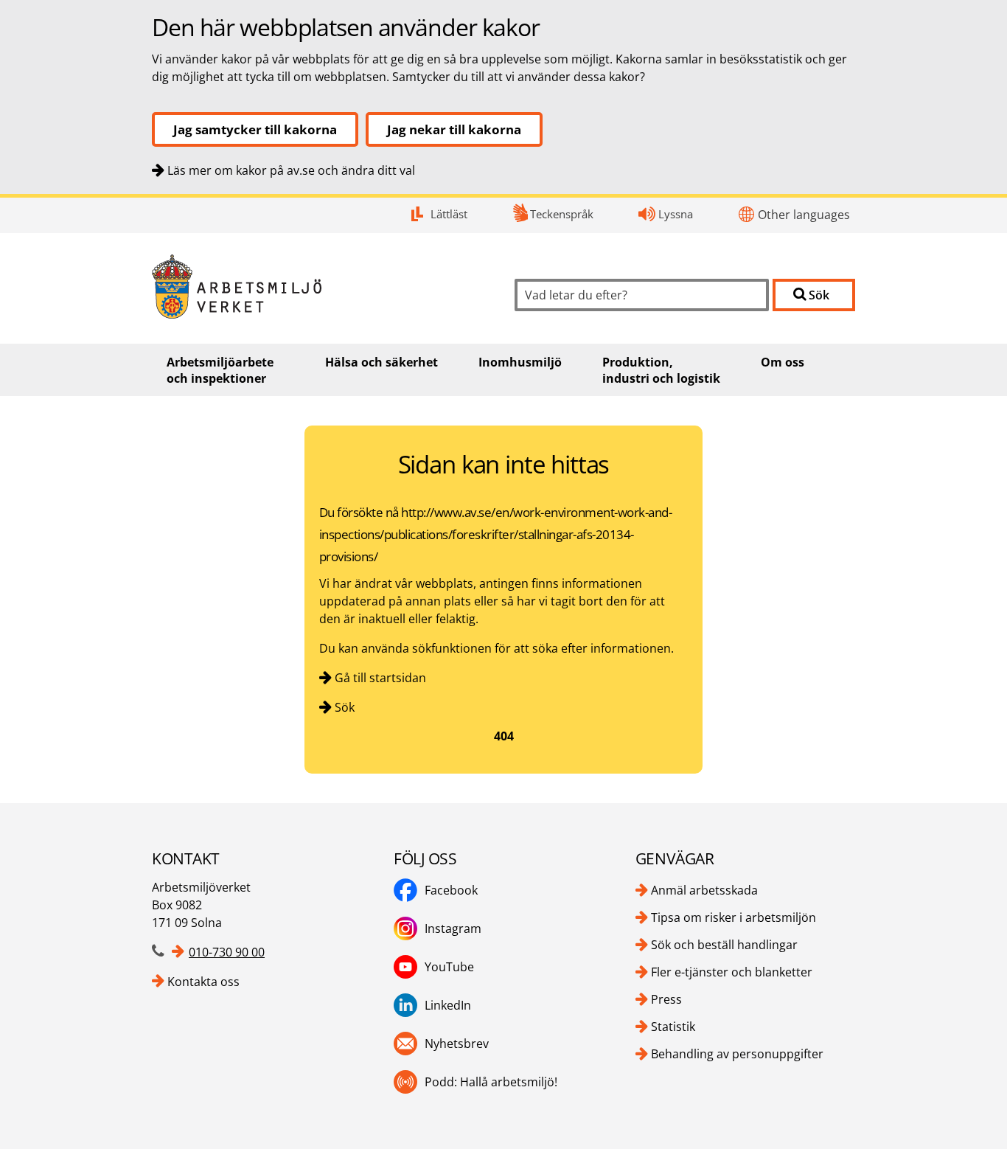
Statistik (673, 1026)
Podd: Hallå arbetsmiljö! (491, 1082)
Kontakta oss (203, 981)
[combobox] (642, 295)
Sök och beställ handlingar (724, 945)
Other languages (804, 214)
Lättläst (449, 213)
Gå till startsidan (380, 678)
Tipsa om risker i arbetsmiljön (733, 917)
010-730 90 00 (227, 952)
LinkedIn (448, 1005)
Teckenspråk (561, 213)
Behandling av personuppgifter (737, 1054)
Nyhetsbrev (457, 1043)
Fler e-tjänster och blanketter (731, 972)
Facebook (451, 890)
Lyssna (675, 213)
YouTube (449, 967)
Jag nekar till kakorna (454, 129)
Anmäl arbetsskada (704, 890)
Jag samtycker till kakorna (255, 129)
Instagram (453, 928)
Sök (345, 707)
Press (666, 999)
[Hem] (322, 286)
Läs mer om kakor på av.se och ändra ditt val (291, 170)
